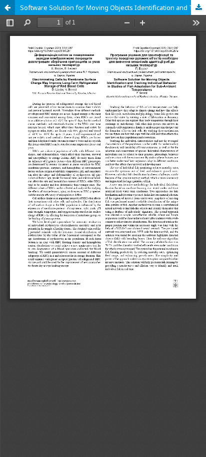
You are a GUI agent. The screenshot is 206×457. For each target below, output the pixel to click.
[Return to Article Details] (7, 7)
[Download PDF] (198, 7)
